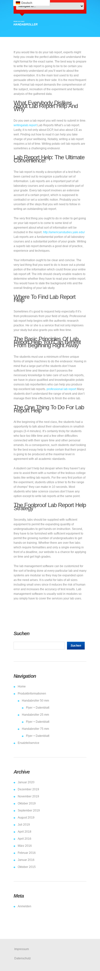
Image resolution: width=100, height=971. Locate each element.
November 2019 (28, 796)
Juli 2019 (24, 824)
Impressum (21, 949)
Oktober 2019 (27, 803)
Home (22, 686)
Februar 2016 (27, 853)
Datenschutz (22, 958)
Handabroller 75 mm (35, 728)
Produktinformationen (32, 693)
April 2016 (24, 838)
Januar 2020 (26, 782)
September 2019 (29, 810)
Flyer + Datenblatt (37, 707)
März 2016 (25, 845)
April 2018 (24, 831)
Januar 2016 (26, 860)
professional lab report (61, 389)
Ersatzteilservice (28, 743)
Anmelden (24, 906)
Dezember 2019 (28, 789)
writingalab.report (25, 125)
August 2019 (26, 817)
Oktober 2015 (27, 867)
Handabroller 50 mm (35, 700)
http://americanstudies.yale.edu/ (64, 232)
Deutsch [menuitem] (26, 3)
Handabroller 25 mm (35, 714)
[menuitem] (31, 3)
